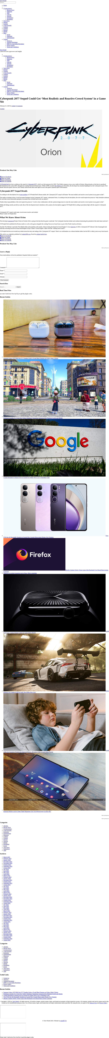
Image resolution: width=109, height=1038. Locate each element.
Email (2, 273)
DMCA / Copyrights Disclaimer (15, 44)
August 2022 (6, 903)
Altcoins (9, 16)
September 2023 (7, 883)
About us (9, 41)
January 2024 (7, 878)
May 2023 (6, 889)
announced (11, 221)
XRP (8, 13)
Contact (5, 39)
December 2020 (7, 934)
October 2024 (7, 864)
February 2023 (7, 894)
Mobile (5, 31)
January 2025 (7, 860)
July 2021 (6, 923)
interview (73, 227)
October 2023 (7, 881)
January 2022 (7, 914)
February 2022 (7, 912)
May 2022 (6, 908)
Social (8, 34)
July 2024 (6, 869)
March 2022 (6, 911)
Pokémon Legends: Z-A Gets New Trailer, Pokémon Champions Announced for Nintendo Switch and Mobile (33, 994)
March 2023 (6, 892)
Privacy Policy (11, 45)
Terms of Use (93, 1003)
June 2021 (6, 925)
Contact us (6, 978)
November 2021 (7, 917)
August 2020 (6, 940)
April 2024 (6, 874)
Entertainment (10, 37)
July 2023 (6, 886)
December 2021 (7, 915)
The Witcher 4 (58, 186)
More (4, 33)
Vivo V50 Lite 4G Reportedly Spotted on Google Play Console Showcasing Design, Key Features (29, 997)
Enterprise (9, 36)
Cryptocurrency (7, 8)
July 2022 (6, 905)
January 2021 (7, 932)
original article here (41, 234)
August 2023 (6, 885)
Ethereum (9, 11)
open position (23, 194)
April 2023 (6, 891)
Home (5, 5)
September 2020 (7, 938)
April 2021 (6, 928)
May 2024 (6, 872)
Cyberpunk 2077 (32, 184)
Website (2, 277)
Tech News (6, 21)
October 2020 (7, 937)
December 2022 (7, 897)
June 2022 (6, 906)
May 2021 (6, 926)
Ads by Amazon (105, 174)
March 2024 (6, 875)
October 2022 (7, 900)
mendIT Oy (63, 1020)
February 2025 (7, 858)
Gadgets (5, 27)
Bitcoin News (10, 10)
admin (13, 106)
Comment (3, 267)
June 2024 (6, 871)
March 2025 (6, 857)
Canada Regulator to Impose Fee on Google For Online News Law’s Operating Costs (26, 995)
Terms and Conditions (13, 47)
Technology (10, 17)
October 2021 (7, 918)
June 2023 (6, 888)
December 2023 (7, 880)
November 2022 (7, 898)
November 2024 (7, 863)
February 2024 (7, 877)
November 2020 (7, 935)
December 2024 (7, 861)
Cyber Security (7, 25)
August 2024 (6, 868)
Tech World (3, 0)
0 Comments (19, 106)
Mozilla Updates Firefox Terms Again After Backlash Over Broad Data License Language (27, 998)
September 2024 (7, 866)
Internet (5, 22)
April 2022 (6, 909)
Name (2, 270)
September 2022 (7, 901)
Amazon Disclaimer (12, 42)
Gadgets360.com (26, 234)
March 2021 (6, 929)
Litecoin (9, 14)
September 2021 (7, 920)
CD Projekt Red (4, 184)
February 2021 (7, 931)
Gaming (5, 24)
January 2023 (7, 895)
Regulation (10, 19)
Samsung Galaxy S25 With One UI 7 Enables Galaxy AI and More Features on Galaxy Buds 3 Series (30, 992)
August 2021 (6, 921)
